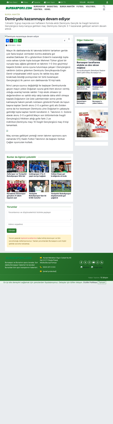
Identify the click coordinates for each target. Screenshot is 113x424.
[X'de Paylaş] (11, 40)
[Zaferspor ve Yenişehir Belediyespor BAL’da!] (17, 166)
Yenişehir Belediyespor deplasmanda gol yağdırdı (61, 195)
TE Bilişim (104, 278)
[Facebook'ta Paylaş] (7, 40)
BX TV (63, 2)
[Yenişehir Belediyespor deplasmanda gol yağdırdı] (61, 186)
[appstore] (85, 267)
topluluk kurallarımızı (29, 238)
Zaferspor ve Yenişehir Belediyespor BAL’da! (17, 175)
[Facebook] (81, 262)
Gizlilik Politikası (90, 282)
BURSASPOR (39, 6)
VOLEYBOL (91, 6)
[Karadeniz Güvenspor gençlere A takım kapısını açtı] (17, 186)
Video (26, 2)
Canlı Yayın (50, 2)
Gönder (11, 230)
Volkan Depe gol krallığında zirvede (59, 175)
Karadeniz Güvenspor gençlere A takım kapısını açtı (16, 195)
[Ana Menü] (104, 9)
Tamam (102, 282)
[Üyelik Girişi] (106, 2)
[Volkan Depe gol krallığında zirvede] (61, 166)
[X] (85, 262)
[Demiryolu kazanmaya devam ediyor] (39, 36)
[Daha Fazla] (20, 40)
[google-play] (97, 267)
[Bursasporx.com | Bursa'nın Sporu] (19, 8)
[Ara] (104, 6)
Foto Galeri (13, 2)
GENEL (47, 9)
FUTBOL (80, 6)
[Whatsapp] (97, 262)
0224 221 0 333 (49, 267)
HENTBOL (38, 9)
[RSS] (102, 262)
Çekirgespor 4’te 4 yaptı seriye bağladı (37, 175)
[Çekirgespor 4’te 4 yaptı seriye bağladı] (39, 166)
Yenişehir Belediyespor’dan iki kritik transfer (37, 195)
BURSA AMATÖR (67, 6)
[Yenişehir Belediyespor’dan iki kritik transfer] (39, 186)
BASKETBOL (52, 6)
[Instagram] (89, 262)
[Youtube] (93, 262)
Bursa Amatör (12, 14)
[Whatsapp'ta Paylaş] (16, 40)
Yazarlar (37, 2)
